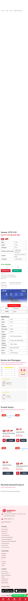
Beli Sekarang (5, 270)
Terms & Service (5, 547)
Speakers (14, 276)
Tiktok (3, 565)
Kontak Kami (5, 531)
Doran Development (6, 575)
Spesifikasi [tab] (4, 285)
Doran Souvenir (5, 573)
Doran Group (4, 571)
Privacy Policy (5, 545)
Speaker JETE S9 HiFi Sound (9, 433)
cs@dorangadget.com (9, 518)
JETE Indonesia (5, 579)
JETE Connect (5, 580)
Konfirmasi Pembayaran (7, 537)
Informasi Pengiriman (7, 539)
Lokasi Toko (4, 533)
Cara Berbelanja (5, 535)
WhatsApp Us (16, 270)
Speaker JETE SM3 (20, 432)
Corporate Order (5, 543)
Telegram (4, 561)
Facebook (4, 557)
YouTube (3, 563)
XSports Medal (5, 582)
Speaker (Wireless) (11, 275)
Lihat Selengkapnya (14, 305)
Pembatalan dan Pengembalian (9, 541)
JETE (6, 275)
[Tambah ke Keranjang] (4, 440)
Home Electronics (6, 276)
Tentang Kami (5, 529)
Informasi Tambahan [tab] (15, 283)
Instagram (4, 553)
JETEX (3, 577)
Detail (11, 440)
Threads (3, 555)
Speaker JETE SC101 (7, 465)
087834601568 (7, 521)
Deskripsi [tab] (3, 283)
